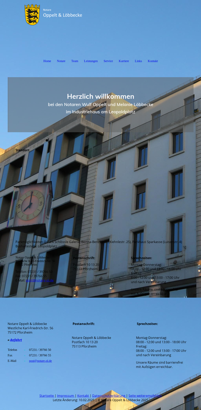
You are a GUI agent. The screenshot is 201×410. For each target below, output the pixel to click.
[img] (101, 14)
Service (108, 61)
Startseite (47, 395)
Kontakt (153, 61)
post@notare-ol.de (40, 280)
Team (74, 61)
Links (138, 61)
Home (47, 61)
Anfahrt (16, 340)
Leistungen (91, 61)
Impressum (66, 395)
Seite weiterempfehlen (145, 395)
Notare (61, 61)
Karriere (124, 61)
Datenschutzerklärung (109, 395)
